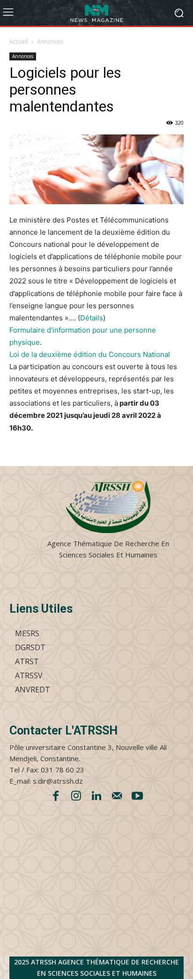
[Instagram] (76, 797)
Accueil (18, 41)
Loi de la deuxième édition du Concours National (89, 354)
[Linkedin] (96, 797)
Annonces (50, 41)
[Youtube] (137, 797)
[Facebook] (56, 797)
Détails (91, 317)
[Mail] (117, 797)
